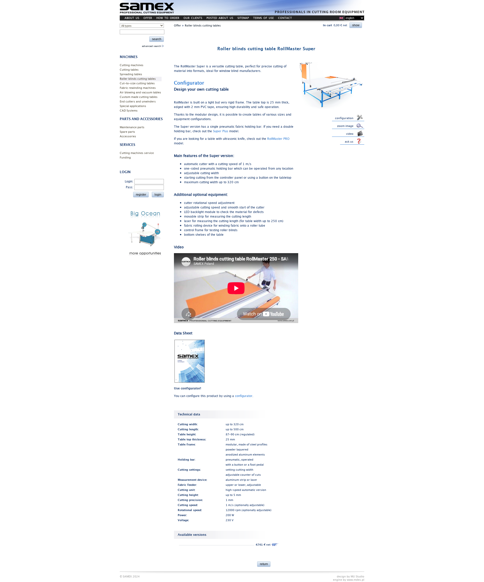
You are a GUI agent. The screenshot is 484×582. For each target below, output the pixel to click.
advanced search (152, 46)
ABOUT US (132, 18)
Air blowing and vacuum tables (140, 92)
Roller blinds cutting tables (138, 78)
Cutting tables (129, 69)
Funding (125, 157)
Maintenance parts (132, 127)
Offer (177, 25)
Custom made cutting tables (139, 97)
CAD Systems (129, 110)
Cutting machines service (137, 153)
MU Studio (357, 576)
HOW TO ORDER (167, 18)
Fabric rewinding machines (138, 88)
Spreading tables (131, 74)
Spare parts (127, 131)
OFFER (147, 18)
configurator (243, 396)
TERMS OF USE (263, 18)
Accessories (128, 136)
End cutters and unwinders (138, 101)
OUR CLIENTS (193, 18)
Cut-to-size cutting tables (137, 83)
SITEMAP (243, 18)
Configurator (189, 83)
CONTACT (285, 18)
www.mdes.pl (355, 580)
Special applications (133, 106)
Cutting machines (131, 65)
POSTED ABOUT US (219, 18)
